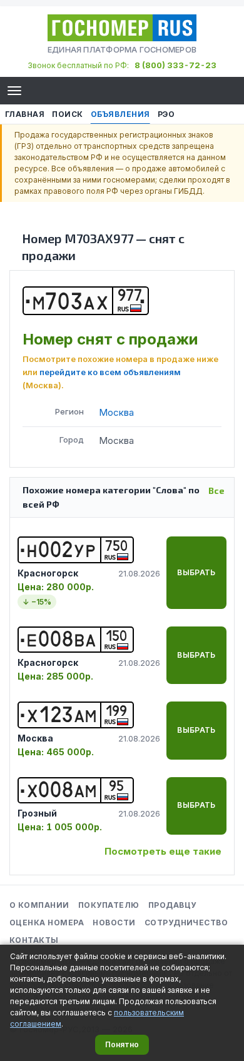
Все (216, 490)
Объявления (120, 114)
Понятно (122, 1044)
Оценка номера (46, 922)
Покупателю (109, 905)
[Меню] (14, 90)
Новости (114, 922)
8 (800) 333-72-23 (175, 65)
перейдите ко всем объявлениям (110, 372)
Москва (116, 412)
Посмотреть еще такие (162, 851)
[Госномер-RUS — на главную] (122, 27)
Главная (24, 114)
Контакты (34, 940)
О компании (39, 905)
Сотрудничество (186, 922)
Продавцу (172, 905)
